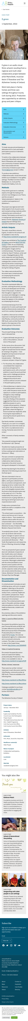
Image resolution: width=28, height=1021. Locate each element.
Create (12, 635)
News (3, 984)
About (3, 981)
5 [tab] (16, 58)
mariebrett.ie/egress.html (11, 766)
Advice (4, 989)
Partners (6, 137)
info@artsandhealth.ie (10, 971)
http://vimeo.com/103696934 (17, 645)
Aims (5, 109)
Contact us (18, 981)
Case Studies (18, 987)
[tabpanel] (14, 46)
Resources (5, 987)
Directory (17, 989)
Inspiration (18, 984)
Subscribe (5, 940)
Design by (8, 1002)
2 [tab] (9, 58)
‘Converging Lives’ (8, 170)
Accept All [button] (14, 1017)
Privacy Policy (5, 998)
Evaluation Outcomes (10, 127)
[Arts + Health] (7, 3)
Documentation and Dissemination (9, 132)
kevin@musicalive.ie (13, 689)
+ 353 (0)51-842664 (10, 975)
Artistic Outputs (8, 118)
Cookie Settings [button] (6, 1017)
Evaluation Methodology (10, 122)
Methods (6, 114)
